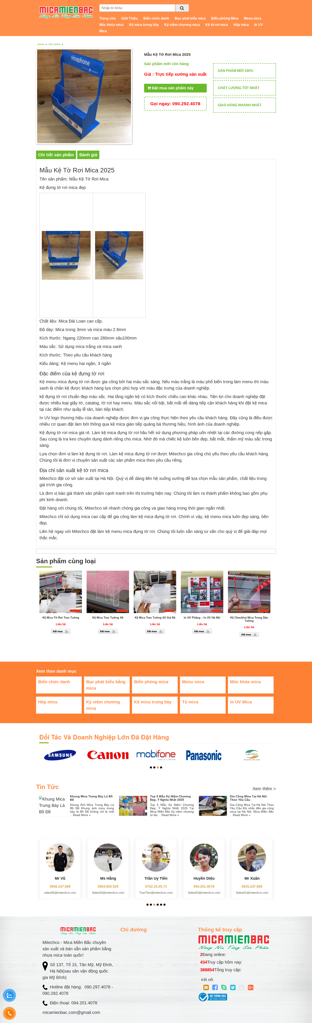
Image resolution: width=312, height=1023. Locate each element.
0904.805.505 (60, 886)
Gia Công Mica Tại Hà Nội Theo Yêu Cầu (248, 798)
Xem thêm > (264, 788)
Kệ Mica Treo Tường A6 (107, 617)
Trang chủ (107, 18)
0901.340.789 (252, 886)
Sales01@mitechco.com (204, 892)
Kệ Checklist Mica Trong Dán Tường (249, 619)
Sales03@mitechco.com (156, 892)
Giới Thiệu (129, 18)
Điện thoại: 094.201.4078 (73, 1003)
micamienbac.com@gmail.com (71, 1012)
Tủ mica (190, 702)
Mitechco (80, 531)
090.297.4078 (98, 987)
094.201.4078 (156, 886)
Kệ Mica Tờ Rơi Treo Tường (60, 617)
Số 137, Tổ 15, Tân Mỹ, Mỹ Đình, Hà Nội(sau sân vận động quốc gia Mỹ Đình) (77, 971)
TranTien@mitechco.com (108, 892)
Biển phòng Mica (224, 18)
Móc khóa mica (111, 25)
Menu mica (252, 18)
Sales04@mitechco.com (60, 892)
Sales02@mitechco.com (252, 892)
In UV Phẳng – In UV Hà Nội (202, 617)
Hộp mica (241, 25)
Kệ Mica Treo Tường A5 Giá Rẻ (155, 617)
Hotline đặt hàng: (66, 987)
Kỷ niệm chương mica (182, 25)
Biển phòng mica (151, 681)
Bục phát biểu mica (190, 18)
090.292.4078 (175, 103)
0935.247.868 (204, 886)
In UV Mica (241, 702)
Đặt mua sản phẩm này (172, 88)
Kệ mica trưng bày (144, 25)
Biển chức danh (156, 18)
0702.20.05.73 (108, 886)
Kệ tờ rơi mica (216, 25)
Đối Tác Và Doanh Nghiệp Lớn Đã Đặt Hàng (104, 736)
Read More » (82, 815)
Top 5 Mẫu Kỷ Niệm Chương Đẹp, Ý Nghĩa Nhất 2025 (170, 798)
